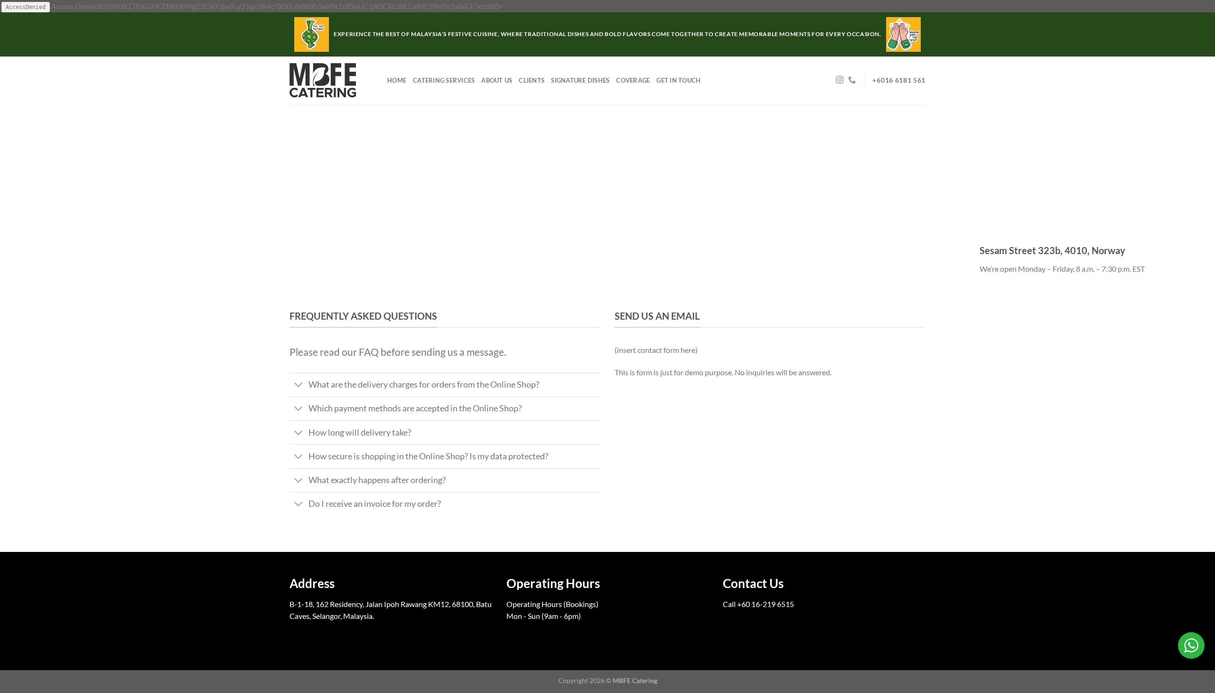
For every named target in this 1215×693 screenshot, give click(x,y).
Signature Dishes (580, 80)
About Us (496, 80)
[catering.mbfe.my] (331, 80)
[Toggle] (299, 386)
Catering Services (444, 80)
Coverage (633, 80)
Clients (531, 80)
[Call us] (852, 80)
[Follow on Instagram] (839, 80)
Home (396, 80)
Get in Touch (678, 80)
